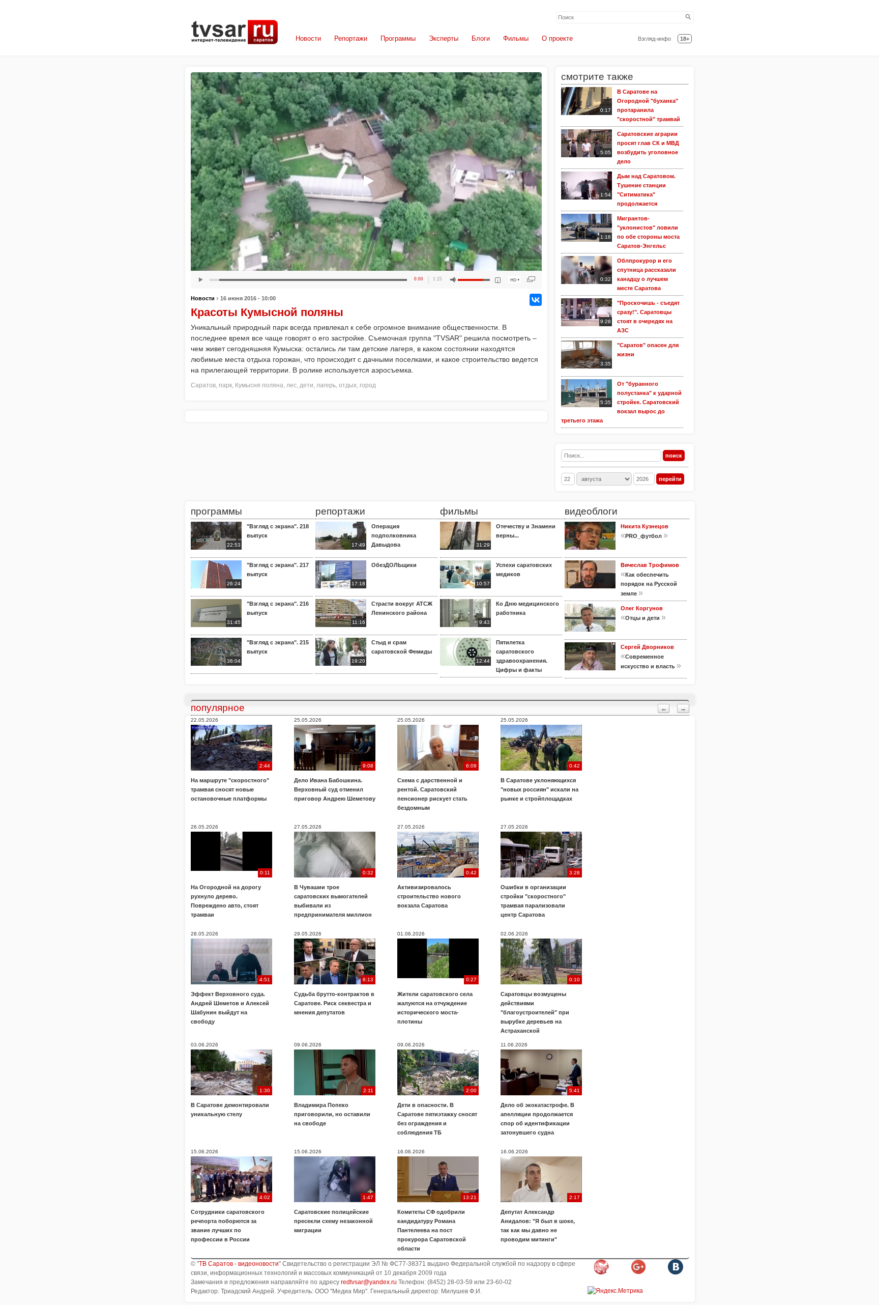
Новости (308, 38)
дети (306, 385)
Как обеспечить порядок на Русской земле (649, 584)
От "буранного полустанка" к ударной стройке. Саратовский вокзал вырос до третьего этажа (621, 402)
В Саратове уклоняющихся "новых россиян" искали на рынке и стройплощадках (539, 789)
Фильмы (516, 38)
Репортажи (350, 38)
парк (225, 385)
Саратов (203, 385)
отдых (348, 385)
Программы (398, 38)
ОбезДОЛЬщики (394, 565)
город (368, 385)
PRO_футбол (643, 536)
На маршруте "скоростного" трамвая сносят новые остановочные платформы (230, 789)
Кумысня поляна (259, 385)
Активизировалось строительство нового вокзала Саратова (429, 896)
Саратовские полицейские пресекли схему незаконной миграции (333, 1221)
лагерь (326, 385)
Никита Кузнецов (644, 526)
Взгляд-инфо (654, 39)
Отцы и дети (642, 618)
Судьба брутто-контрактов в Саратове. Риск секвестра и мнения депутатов (334, 1003)
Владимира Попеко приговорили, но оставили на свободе (332, 1114)
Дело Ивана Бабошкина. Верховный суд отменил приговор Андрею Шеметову (334, 789)
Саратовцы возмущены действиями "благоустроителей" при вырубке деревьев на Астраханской (535, 1012)
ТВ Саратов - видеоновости (239, 1263)
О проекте (557, 38)
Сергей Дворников (647, 647)
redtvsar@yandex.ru (369, 1282)
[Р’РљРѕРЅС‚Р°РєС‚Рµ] (536, 300)
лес (291, 385)
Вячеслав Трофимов (650, 565)
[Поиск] (688, 17)
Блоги (481, 38)
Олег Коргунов (642, 608)
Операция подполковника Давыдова (393, 535)
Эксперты (443, 38)
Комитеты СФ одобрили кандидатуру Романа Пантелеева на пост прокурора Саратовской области (431, 1230)
